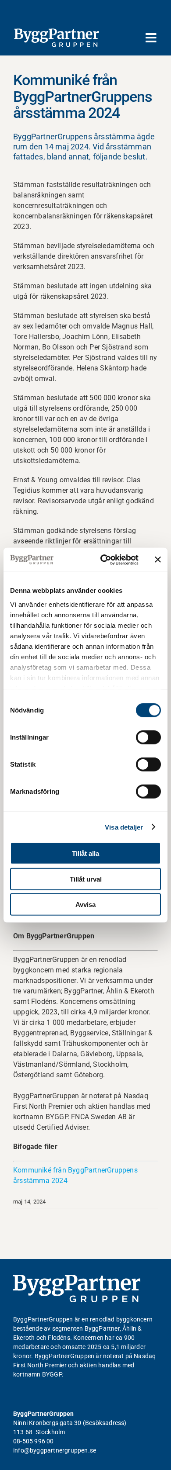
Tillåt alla (85, 853)
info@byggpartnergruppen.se (54, 1450)
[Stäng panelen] (158, 560)
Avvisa (85, 904)
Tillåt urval (86, 878)
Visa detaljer (124, 826)
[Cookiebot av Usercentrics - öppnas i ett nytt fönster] (104, 559)
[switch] (148, 737)
